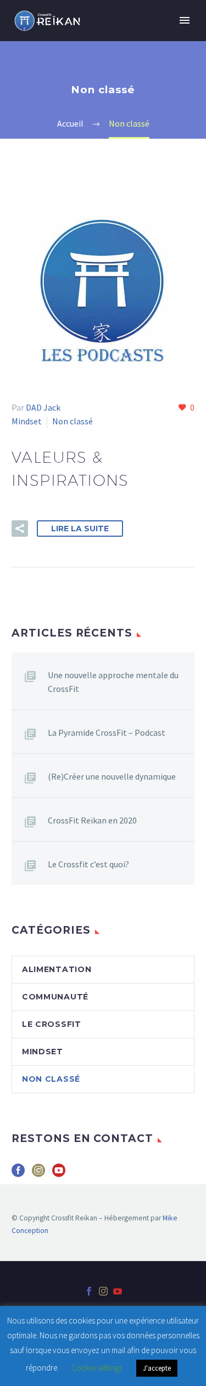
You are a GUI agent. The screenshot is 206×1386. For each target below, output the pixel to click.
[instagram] (38, 1174)
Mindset (27, 421)
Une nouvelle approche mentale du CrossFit (113, 681)
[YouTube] (117, 1291)
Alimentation (56, 969)
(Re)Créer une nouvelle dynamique (112, 776)
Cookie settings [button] (97, 1367)
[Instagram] (103, 1291)
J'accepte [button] (157, 1368)
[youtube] (58, 1174)
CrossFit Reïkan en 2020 (92, 820)
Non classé (72, 421)
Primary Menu (184, 20)
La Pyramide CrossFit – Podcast (106, 732)
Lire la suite (80, 528)
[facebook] (18, 1174)
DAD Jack (43, 407)
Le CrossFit (51, 1024)
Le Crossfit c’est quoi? (88, 864)
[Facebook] (89, 1291)
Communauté (55, 997)
